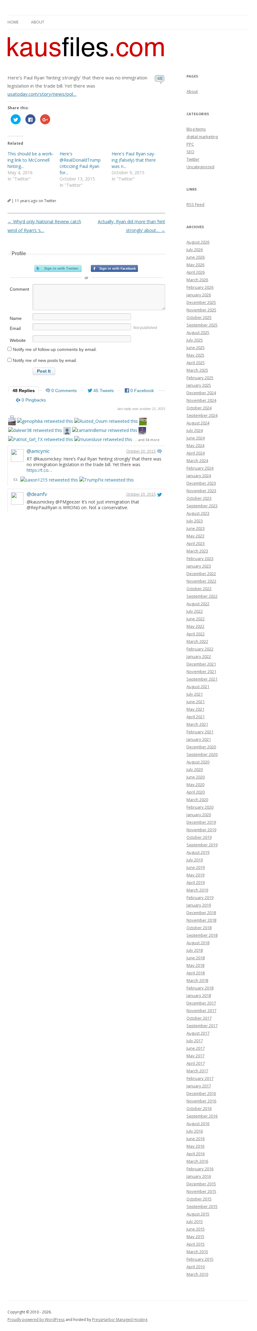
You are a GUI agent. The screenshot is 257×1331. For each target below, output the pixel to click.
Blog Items (196, 129)
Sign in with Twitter (57, 268)
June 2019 (195, 867)
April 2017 (195, 1063)
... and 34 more (147, 439)
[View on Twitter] (159, 451)
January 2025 (198, 385)
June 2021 (195, 701)
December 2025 (201, 302)
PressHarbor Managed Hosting (119, 1319)
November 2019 (201, 830)
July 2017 (194, 1040)
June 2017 (195, 1048)
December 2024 (201, 393)
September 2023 (202, 506)
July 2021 (194, 694)
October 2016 (199, 1108)
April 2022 (195, 634)
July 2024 (194, 430)
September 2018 (202, 935)
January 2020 (198, 814)
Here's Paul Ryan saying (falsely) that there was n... (134, 160)
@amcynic (38, 451)
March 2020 (197, 799)
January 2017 (198, 1086)
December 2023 (201, 483)
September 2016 (202, 1116)
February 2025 (199, 377)
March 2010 (197, 1274)
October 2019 (199, 837)
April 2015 (195, 1244)
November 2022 (201, 581)
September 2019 (202, 845)
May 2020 (195, 784)
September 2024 (202, 415)
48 (159, 78)
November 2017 (201, 1010)
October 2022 (199, 588)
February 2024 (199, 468)
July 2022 (194, 611)
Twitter (192, 159)
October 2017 (199, 1018)
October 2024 (199, 408)
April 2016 (195, 1153)
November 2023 (201, 490)
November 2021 (201, 671)
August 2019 (197, 852)
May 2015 (195, 1236)
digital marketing (202, 136)
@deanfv (37, 494)
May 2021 (195, 709)
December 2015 (201, 1184)
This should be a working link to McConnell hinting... (31, 160)
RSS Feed (195, 204)
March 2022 (197, 641)
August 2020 (197, 762)
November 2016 (201, 1101)
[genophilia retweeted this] (45, 421)
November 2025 (201, 310)
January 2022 (198, 656)
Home (13, 22)
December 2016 (201, 1093)
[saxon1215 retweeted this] (49, 480)
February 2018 (199, 988)
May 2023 (195, 536)
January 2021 (198, 739)
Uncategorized (200, 167)
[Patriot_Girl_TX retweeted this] (41, 439)
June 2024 (195, 438)
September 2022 (202, 596)
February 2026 (199, 287)
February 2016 (199, 1169)
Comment (19, 289)
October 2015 (199, 1199)
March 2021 (197, 724)
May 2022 (195, 626)
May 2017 (195, 1056)
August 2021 (197, 686)
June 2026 (195, 257)
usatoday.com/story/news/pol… (42, 94)
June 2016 (195, 1138)
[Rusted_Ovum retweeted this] (106, 421)
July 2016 (194, 1131)
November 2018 (201, 920)
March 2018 (197, 980)
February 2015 (199, 1259)
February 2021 (199, 732)
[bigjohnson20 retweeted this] (67, 431)
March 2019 (197, 890)
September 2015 (202, 1206)
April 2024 (195, 453)
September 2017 (202, 1025)
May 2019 (195, 875)
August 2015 (197, 1214)
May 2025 (195, 355)
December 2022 (201, 573)
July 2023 (194, 521)
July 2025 (194, 340)
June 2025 (195, 347)
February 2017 (199, 1078)
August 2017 (197, 1033)
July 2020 (194, 769)
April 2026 (195, 272)
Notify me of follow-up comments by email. (55, 349)
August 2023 (197, 513)
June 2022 (195, 619)
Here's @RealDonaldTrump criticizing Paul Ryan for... (80, 163)
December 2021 (201, 664)
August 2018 (197, 943)
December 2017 (201, 1003)
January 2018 (198, 995)
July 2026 (194, 249)
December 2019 (201, 822)
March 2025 (197, 370)
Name (16, 318)
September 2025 (202, 325)
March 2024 (197, 460)
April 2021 (195, 716)
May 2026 (195, 264)
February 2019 (199, 897)
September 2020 (202, 754)
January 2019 (198, 905)
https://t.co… (39, 470)
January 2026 (198, 295)
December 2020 (201, 747)
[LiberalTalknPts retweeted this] (142, 431)
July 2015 (194, 1221)
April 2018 (195, 973)
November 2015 (201, 1191)
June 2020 (195, 777)
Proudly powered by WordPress (36, 1319)
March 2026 (197, 280)
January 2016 (198, 1176)
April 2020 (195, 792)
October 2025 (199, 317)
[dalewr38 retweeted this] (35, 430)
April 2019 (195, 882)
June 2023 (195, 528)
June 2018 (195, 958)
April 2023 (195, 543)
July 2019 (194, 860)
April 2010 (195, 1266)
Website (18, 340)
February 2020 (199, 807)
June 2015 (195, 1229)
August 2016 (197, 1123)
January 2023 (198, 566)
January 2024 (198, 475)
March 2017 (197, 1071)
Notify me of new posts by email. (45, 360)
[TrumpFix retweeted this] (106, 480)
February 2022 (199, 649)
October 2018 (199, 927)
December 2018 (201, 912)
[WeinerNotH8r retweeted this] (143, 422)
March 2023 (197, 551)
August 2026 (197, 242)
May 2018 (195, 965)
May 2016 (195, 1146)
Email (15, 328)
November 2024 (201, 400)
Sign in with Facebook (114, 268)
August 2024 (197, 423)
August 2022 (197, 603)
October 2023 (199, 498)
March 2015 (197, 1251)
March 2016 (197, 1161)
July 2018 (194, 950)
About (37, 22)
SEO (190, 151)
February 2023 (199, 558)
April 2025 (195, 362)
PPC (190, 144)
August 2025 (197, 332)
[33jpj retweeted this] (12, 422)
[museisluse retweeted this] (103, 439)
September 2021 (202, 679)
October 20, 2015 (141, 451)
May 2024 (195, 445)
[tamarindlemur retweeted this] (104, 430)
